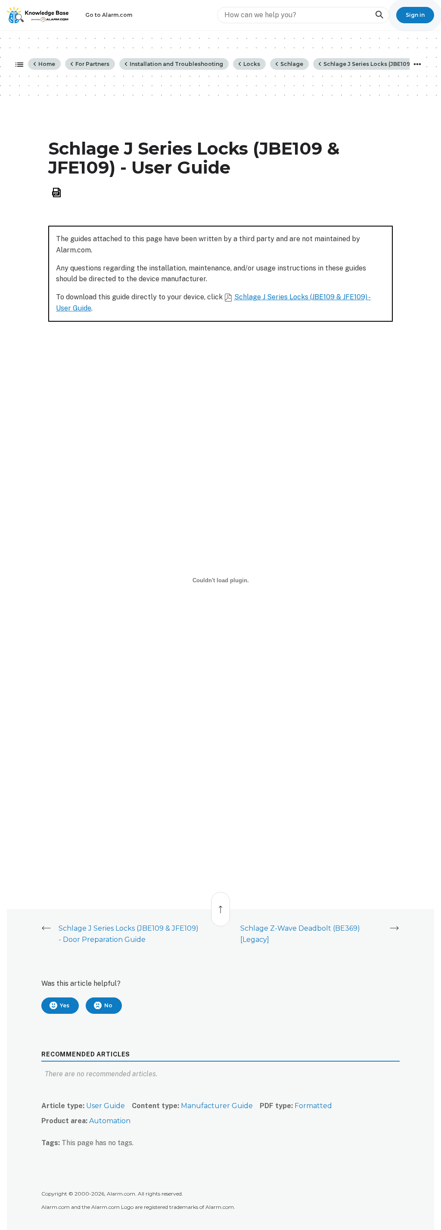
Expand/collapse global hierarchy (17, 65)
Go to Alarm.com (108, 15)
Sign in (415, 15)
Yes (64, 1005)
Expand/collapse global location (417, 64)
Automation (109, 1121)
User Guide (105, 1106)
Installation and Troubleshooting (175, 64)
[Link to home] (38, 15)
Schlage (291, 64)
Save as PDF (56, 192)
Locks (251, 64)
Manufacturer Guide (217, 1106)
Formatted (313, 1106)
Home (46, 64)
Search (379, 15)
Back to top (221, 904)
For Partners (91, 64)
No (108, 1005)
